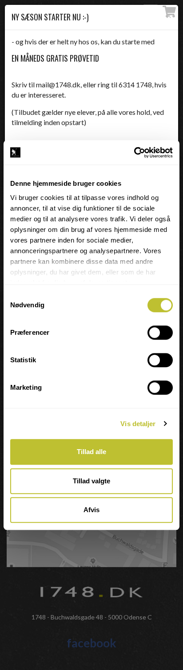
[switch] (160, 332)
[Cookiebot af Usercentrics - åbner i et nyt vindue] (134, 152)
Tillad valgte (91, 481)
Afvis (91, 509)
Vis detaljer (137, 423)
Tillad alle (91, 451)
